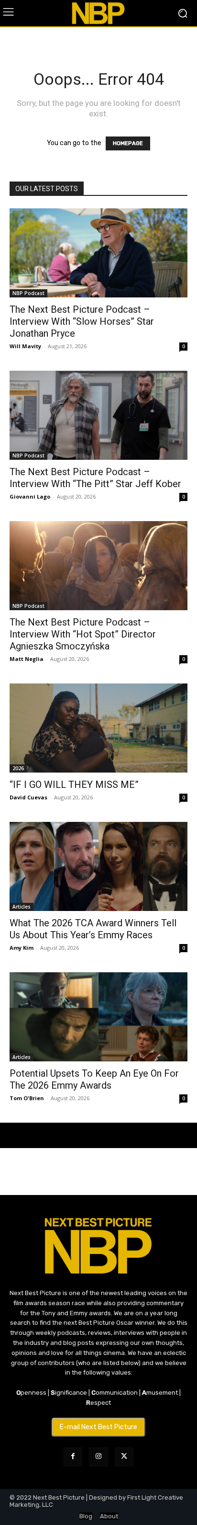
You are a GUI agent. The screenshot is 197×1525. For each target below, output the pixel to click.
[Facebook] (73, 1456)
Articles (21, 906)
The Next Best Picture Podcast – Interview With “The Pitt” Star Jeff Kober (95, 477)
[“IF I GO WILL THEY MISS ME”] (98, 728)
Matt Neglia (27, 658)
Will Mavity (25, 346)
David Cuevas (28, 797)
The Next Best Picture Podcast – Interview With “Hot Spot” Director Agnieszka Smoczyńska (83, 634)
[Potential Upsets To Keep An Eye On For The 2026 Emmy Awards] (98, 1016)
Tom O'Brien (27, 1098)
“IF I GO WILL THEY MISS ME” (74, 784)
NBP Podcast (28, 293)
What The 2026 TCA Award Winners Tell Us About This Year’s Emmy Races (93, 929)
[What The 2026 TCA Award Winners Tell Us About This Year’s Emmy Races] (98, 866)
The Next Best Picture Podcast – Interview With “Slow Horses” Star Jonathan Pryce (82, 321)
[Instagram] (98, 1456)
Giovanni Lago (30, 496)
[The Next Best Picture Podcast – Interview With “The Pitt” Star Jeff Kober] (98, 415)
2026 (18, 768)
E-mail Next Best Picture (98, 1427)
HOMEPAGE (128, 143)
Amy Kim (21, 947)
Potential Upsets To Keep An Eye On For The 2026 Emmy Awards (94, 1079)
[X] (124, 1456)
